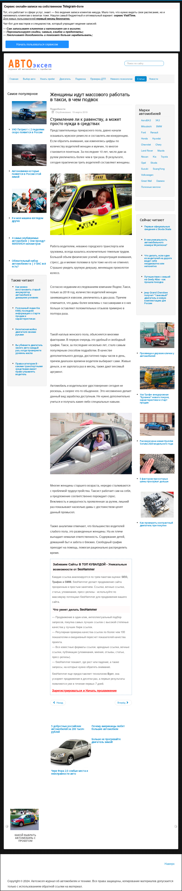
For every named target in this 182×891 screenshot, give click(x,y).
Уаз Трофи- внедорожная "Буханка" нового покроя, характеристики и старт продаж (154, 398)
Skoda (154, 162)
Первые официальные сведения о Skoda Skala (157, 228)
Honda (144, 138)
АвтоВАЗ (146, 120)
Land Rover (147, 150)
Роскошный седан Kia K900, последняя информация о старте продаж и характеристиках (27, 313)
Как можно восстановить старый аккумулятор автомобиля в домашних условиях (27, 292)
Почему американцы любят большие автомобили (108, 727)
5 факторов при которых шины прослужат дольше (154, 480)
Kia (154, 156)
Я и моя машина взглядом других (27, 219)
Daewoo (160, 180)
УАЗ (158, 120)
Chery (159, 144)
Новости (153, 78)
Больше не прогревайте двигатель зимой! (106, 740)
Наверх (170, 864)
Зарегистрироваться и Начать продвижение (84, 690)
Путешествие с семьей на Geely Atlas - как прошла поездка (157, 279)
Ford (143, 132)
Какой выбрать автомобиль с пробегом (25, 837)
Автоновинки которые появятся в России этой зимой (26, 173)
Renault (154, 132)
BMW (159, 126)
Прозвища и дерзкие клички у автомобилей (157, 354)
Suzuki (144, 168)
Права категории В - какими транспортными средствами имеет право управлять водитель (29, 369)
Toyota (164, 156)
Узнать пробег (47, 78)
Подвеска (80, 78)
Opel (143, 162)
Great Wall (146, 180)
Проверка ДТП (98, 78)
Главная (14, 78)
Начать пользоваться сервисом (37, 44)
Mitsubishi (146, 126)
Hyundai (156, 138)
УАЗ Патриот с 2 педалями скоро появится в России (28, 131)
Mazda (160, 150)
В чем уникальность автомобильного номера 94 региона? (155, 242)
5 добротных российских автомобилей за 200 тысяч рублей (67, 728)
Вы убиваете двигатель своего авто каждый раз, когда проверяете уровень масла (29, 349)
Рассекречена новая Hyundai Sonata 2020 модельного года (156, 442)
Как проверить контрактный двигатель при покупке (156, 524)
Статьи (140, 78)
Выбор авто (29, 78)
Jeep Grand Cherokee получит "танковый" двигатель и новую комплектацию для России (156, 298)
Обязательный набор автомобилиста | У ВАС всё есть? (29, 263)
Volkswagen (147, 174)
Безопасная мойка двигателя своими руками (26, 332)
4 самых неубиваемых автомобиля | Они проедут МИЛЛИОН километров (28, 240)
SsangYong (159, 168)
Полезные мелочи (150, 187)
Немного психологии (121, 78)
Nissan (144, 156)
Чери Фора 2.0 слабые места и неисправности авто (69, 772)
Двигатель (65, 78)
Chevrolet (146, 144)
